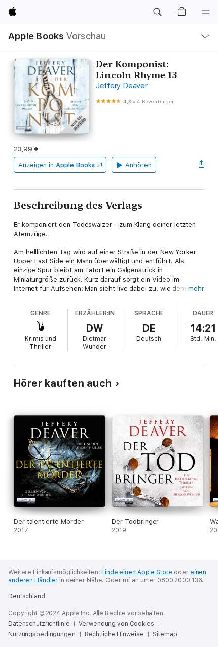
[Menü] (206, 12)
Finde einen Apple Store (136, 572)
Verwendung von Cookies (116, 623)
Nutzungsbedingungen (42, 634)
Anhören (138, 165)
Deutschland (26, 596)
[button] (157, 12)
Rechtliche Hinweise (114, 634)
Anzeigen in (56, 165)
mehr (196, 288)
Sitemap (165, 634)
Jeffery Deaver (122, 85)
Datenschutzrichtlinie (38, 623)
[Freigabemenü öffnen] (201, 164)
